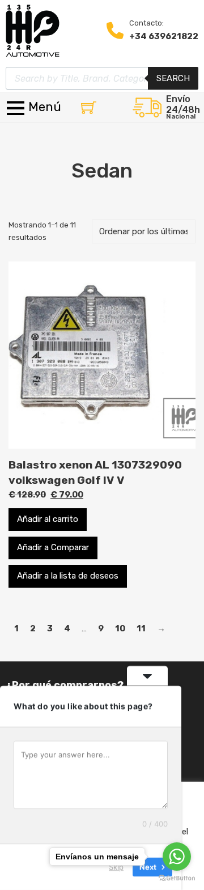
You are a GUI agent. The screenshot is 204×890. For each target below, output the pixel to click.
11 (141, 628)
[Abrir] (35, 107)
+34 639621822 (163, 36)
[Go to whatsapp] (177, 856)
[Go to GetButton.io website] (177, 878)
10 (120, 628)
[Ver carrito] (88, 107)
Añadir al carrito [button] (47, 519)
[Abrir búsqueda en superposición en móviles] (102, 78)
